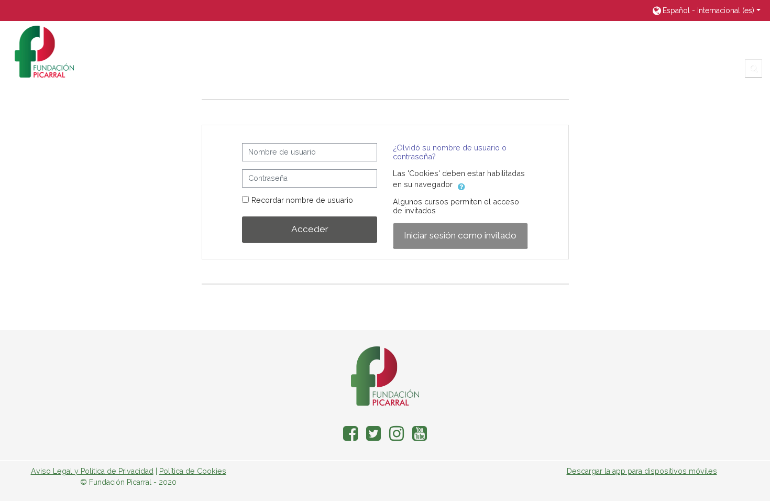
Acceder (309, 229)
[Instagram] (396, 437)
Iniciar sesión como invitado (460, 235)
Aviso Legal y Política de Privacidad (92, 471)
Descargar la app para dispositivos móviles (642, 471)
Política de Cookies (192, 471)
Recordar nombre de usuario (302, 199)
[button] (706, 10)
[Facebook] (348, 437)
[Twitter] (373, 437)
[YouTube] (421, 437)
